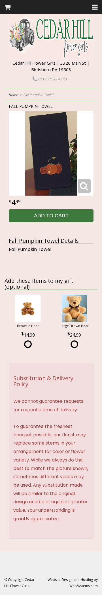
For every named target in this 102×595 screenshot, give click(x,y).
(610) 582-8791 (53, 79)
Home (13, 94)
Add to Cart (51, 215)
